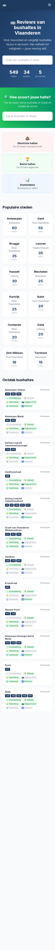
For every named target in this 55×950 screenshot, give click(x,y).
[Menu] (49, 5)
